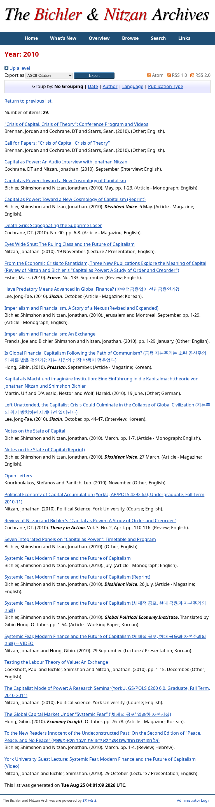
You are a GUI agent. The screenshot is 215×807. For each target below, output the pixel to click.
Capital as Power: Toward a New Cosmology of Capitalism (65, 180)
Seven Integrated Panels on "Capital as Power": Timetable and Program (80, 539)
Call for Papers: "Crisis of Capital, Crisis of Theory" (57, 143)
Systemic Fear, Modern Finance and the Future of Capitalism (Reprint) (77, 577)
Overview (99, 38)
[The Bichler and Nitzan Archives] (107, 28)
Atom (157, 75)
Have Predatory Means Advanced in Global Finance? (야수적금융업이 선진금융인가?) (91, 289)
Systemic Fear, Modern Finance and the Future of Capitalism (67, 558)
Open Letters (18, 476)
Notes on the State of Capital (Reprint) (44, 450)
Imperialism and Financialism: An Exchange (49, 334)
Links (184, 38)
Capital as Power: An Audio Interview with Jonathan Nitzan (65, 162)
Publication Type (165, 86)
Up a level (19, 68)
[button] (94, 75)
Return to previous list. (28, 101)
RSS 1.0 (179, 75)
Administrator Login (194, 800)
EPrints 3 (89, 800)
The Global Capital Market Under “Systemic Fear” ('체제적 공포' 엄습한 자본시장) (87, 714)
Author (110, 86)
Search (158, 38)
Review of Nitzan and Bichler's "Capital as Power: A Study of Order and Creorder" (90, 520)
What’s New (63, 38)
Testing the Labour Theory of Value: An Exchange (56, 662)
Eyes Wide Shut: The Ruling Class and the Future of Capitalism (69, 244)
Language (132, 86)
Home (31, 38)
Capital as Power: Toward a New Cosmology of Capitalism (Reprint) (75, 199)
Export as (14, 75)
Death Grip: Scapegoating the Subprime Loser (53, 225)
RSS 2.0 (202, 75)
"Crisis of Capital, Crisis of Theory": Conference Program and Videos (76, 124)
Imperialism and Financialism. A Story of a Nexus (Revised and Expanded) (81, 308)
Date (93, 86)
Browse (130, 38)
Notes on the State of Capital (34, 431)
